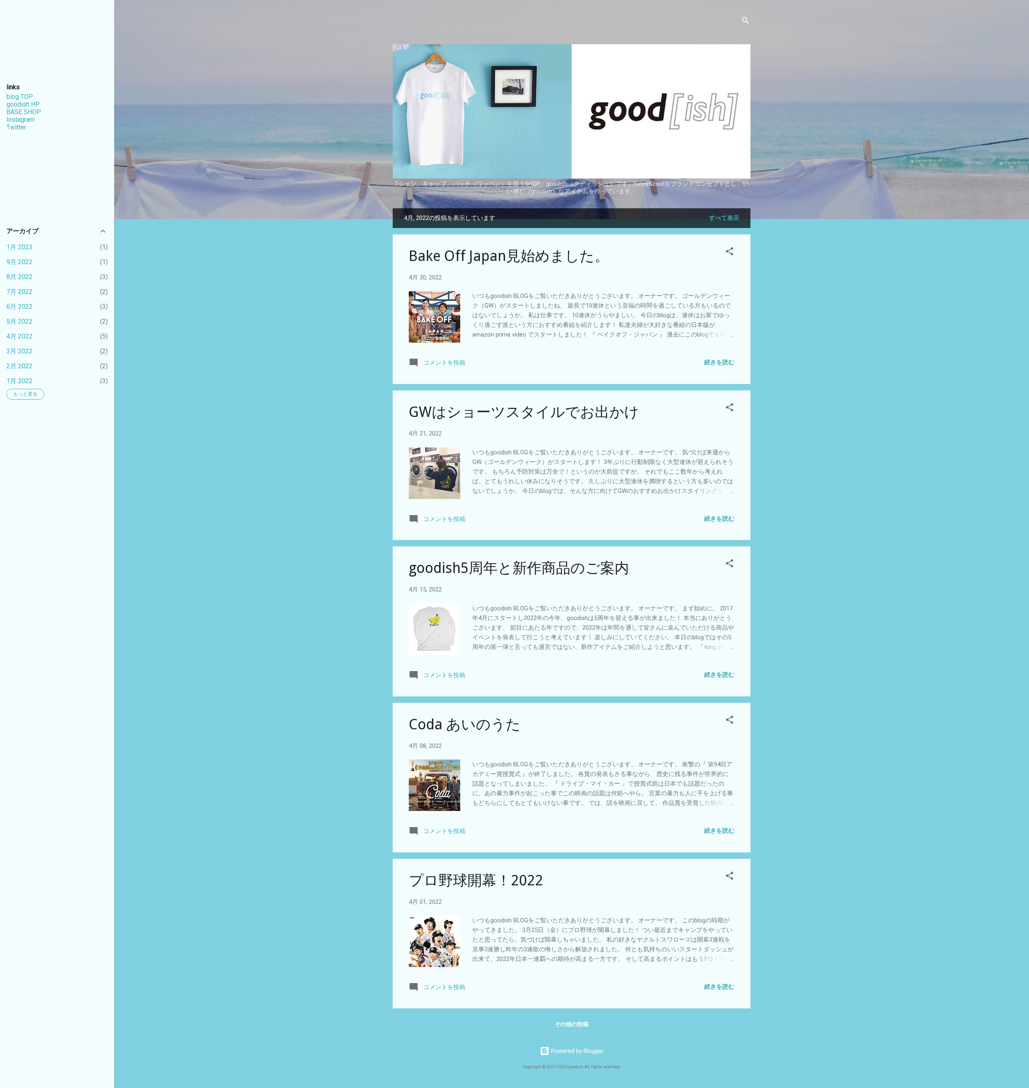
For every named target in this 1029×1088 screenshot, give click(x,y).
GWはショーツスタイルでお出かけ (524, 412)
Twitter (16, 127)
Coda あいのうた (465, 724)
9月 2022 (19, 262)
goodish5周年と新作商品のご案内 (519, 568)
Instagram (20, 119)
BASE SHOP (23, 112)
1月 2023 (19, 247)
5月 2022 (19, 321)
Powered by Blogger (576, 1051)
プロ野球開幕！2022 (476, 880)
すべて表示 (724, 218)
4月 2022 (19, 336)
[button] (729, 252)
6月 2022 (19, 306)
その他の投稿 (571, 1024)
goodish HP (23, 104)
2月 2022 (19, 366)
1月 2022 (19, 381)
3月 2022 (19, 351)
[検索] (745, 22)
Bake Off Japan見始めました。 (509, 256)
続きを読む (719, 362)
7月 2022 (19, 292)
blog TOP (19, 97)
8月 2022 (19, 277)
